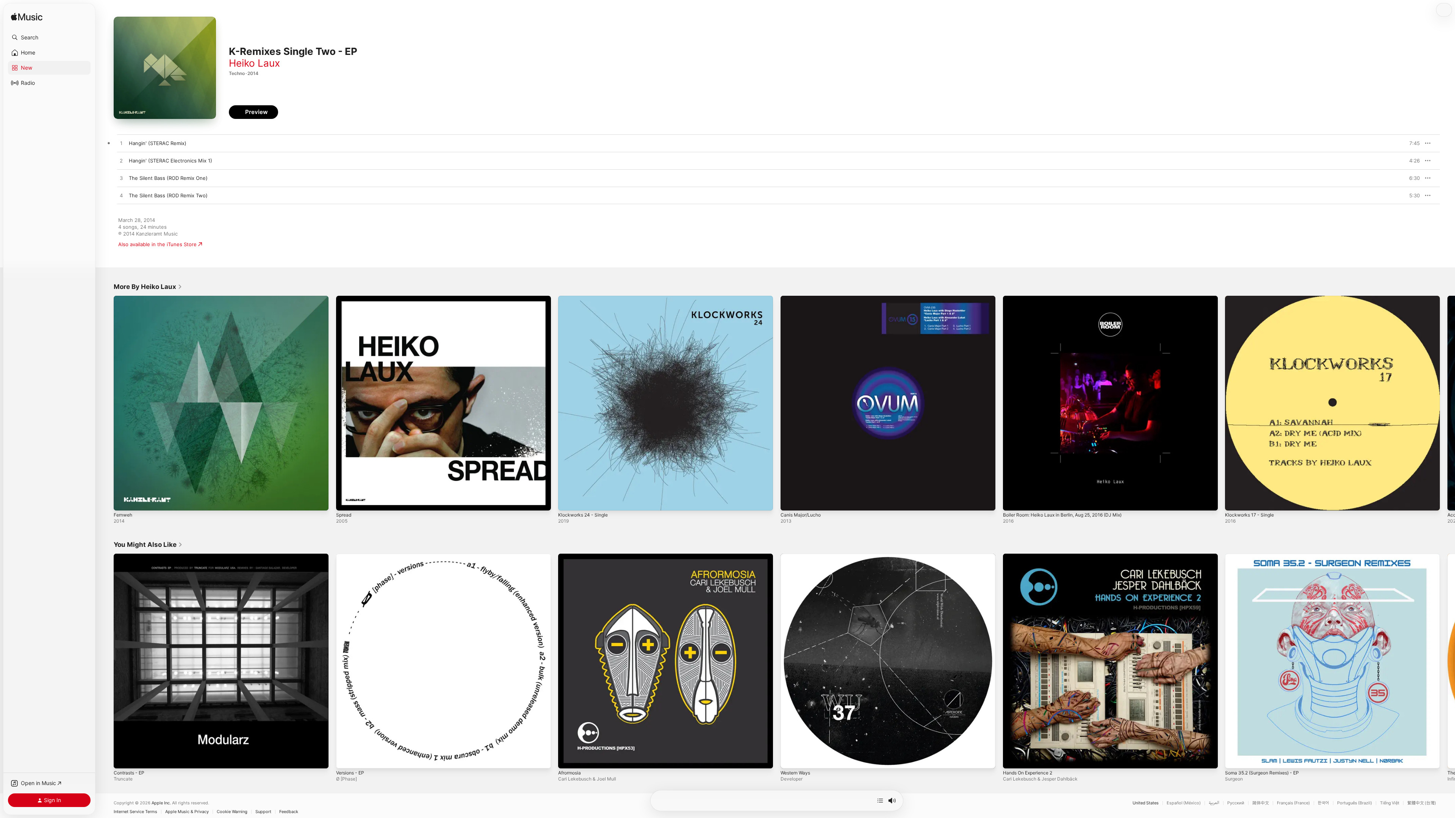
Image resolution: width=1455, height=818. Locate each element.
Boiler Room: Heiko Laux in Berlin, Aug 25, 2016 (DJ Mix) (1069, 299)
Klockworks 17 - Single (1251, 299)
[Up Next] (880, 800)
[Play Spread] (345, 501)
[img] (26, 17)
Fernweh (124, 299)
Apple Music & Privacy (187, 812)
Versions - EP (352, 557)
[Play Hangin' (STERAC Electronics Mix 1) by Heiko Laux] (121, 161)
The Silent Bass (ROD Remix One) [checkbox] (168, 178)
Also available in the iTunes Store (157, 244)
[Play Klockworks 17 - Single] (1234, 501)
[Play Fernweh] (123, 501)
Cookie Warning (232, 812)
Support (263, 812)
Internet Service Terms (135, 812)
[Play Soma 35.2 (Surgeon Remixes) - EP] (1234, 758)
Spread (344, 299)
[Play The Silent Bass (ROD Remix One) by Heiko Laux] (121, 178)
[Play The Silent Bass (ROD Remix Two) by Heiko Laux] (121, 195)
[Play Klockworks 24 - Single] (567, 501)
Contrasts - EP (131, 557)
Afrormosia (571, 557)
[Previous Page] (106, 403)
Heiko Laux (254, 63)
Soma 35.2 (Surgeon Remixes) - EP (1266, 557)
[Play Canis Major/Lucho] (790, 501)
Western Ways (797, 557)
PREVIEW (1411, 143)
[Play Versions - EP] (345, 758)
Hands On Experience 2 (1031, 557)
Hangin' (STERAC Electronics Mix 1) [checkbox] (170, 161)
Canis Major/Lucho (802, 299)
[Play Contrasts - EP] (123, 758)
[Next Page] (1447, 403)
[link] (148, 287)
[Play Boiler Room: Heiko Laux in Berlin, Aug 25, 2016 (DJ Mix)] (1012, 501)
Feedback (288, 812)
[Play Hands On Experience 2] (1012, 758)
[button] (49, 37)
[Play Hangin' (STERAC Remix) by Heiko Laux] (121, 143)
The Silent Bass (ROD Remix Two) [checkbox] (168, 195)
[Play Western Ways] (790, 758)
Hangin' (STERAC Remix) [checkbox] (157, 143)
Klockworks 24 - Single (585, 299)
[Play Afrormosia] (567, 758)
